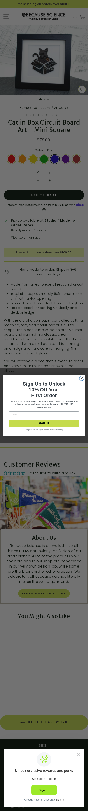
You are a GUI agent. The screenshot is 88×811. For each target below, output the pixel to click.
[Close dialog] (81, 378)
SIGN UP (43, 423)
